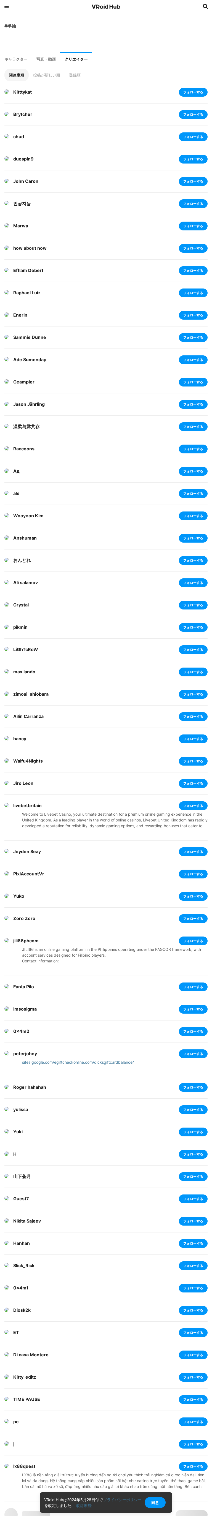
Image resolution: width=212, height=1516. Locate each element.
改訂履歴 (84, 1505)
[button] (16, 75)
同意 (155, 1502)
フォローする (193, 92)
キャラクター (16, 59)
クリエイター (76, 59)
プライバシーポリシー (122, 1499)
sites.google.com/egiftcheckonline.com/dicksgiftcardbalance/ (78, 1062)
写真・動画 (46, 59)
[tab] (16, 59)
